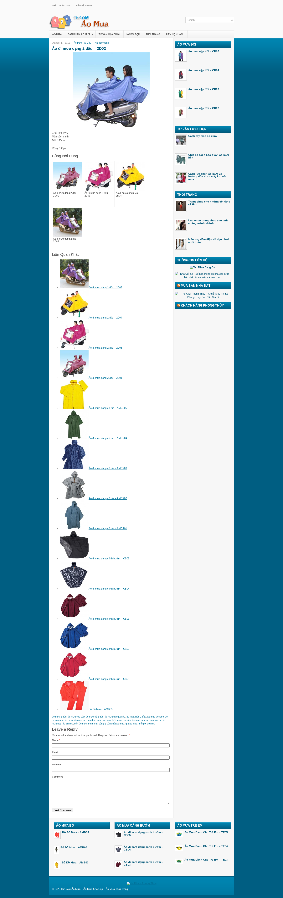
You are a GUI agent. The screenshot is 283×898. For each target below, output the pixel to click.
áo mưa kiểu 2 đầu (136, 716)
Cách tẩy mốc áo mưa (202, 135)
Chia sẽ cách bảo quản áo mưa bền (208, 156)
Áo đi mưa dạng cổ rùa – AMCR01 (108, 528)
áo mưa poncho (155, 716)
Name (56, 740)
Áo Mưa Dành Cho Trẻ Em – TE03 (206, 859)
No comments (102, 43)
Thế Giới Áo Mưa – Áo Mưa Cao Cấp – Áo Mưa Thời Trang (94, 889)
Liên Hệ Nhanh (84, 5)
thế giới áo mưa (147, 723)
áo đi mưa (68, 723)
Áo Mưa (57, 34)
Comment (57, 776)
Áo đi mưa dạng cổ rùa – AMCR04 (108, 438)
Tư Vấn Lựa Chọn (110, 34)
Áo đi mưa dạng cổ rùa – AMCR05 (108, 408)
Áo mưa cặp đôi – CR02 (203, 108)
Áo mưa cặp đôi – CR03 (203, 89)
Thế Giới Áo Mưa (61, 5)
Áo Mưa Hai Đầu (82, 43)
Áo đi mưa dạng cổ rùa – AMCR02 (108, 498)
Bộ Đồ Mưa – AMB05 (100, 709)
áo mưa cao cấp (76, 716)
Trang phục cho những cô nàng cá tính (209, 203)
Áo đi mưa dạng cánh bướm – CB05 (109, 558)
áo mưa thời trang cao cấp (117, 720)
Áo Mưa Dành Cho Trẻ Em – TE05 (206, 832)
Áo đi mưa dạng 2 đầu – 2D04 (105, 317)
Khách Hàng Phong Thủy (202, 305)
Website (56, 764)
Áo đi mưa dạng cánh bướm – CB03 (109, 618)
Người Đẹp (133, 34)
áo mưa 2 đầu (59, 716)
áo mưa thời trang (93, 720)
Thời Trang (153, 34)
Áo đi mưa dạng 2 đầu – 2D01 (105, 377)
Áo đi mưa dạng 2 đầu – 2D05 (105, 287)
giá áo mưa (131, 723)
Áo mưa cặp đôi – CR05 (203, 51)
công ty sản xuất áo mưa (111, 723)
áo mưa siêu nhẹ (73, 720)
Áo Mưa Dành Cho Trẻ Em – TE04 (206, 846)
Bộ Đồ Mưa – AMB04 (73, 847)
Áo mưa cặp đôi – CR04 (203, 70)
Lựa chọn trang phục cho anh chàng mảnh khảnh (208, 222)
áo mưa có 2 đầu (95, 716)
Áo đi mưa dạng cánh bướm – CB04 (109, 588)
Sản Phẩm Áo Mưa (80, 34)
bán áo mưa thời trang (86, 723)
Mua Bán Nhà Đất (195, 285)
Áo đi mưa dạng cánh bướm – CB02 (109, 648)
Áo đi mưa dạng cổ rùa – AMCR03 (108, 468)
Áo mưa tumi (138, 720)
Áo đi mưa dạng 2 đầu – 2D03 (105, 347)
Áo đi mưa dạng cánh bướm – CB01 (109, 679)
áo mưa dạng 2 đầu (115, 716)
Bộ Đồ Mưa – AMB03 (75, 862)
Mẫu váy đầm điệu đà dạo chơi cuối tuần (208, 241)
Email (56, 752)
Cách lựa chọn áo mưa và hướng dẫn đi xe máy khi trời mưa (207, 176)
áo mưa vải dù (154, 720)
